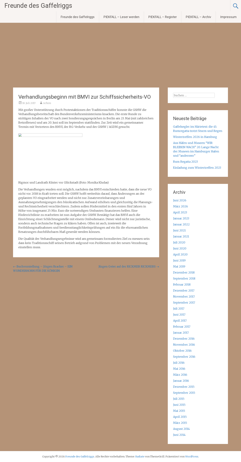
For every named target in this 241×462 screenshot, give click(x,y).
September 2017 (184, 302)
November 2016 (184, 344)
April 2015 (180, 417)
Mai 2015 (179, 410)
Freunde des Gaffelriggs (38, 5)
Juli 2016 (179, 362)
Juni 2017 (179, 314)
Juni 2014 (179, 435)
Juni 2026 (179, 200)
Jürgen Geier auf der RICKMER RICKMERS (128, 266)
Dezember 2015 (183, 386)
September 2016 (184, 356)
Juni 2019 (179, 260)
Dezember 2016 (184, 338)
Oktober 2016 (182, 350)
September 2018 (184, 278)
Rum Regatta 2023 (185, 161)
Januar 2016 (181, 380)
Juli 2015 (178, 398)
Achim (47, 103)
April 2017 (180, 320)
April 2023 (180, 212)
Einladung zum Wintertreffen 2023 (197, 167)
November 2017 (184, 296)
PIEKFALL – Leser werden (121, 17)
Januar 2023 (181, 218)
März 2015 (180, 423)
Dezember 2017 (183, 290)
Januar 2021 (181, 236)
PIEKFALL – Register (162, 17)
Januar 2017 (181, 332)
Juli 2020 (179, 242)
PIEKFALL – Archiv (198, 17)
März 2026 (180, 206)
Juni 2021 (179, 230)
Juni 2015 (179, 404)
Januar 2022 (181, 224)
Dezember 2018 (184, 272)
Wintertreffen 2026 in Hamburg (195, 137)
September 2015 (184, 392)
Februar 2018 (182, 284)
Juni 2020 (179, 248)
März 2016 (180, 374)
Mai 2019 (179, 266)
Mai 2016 (179, 368)
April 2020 (180, 254)
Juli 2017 (178, 308)
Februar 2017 (181, 326)
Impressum (228, 17)
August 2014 (181, 429)
